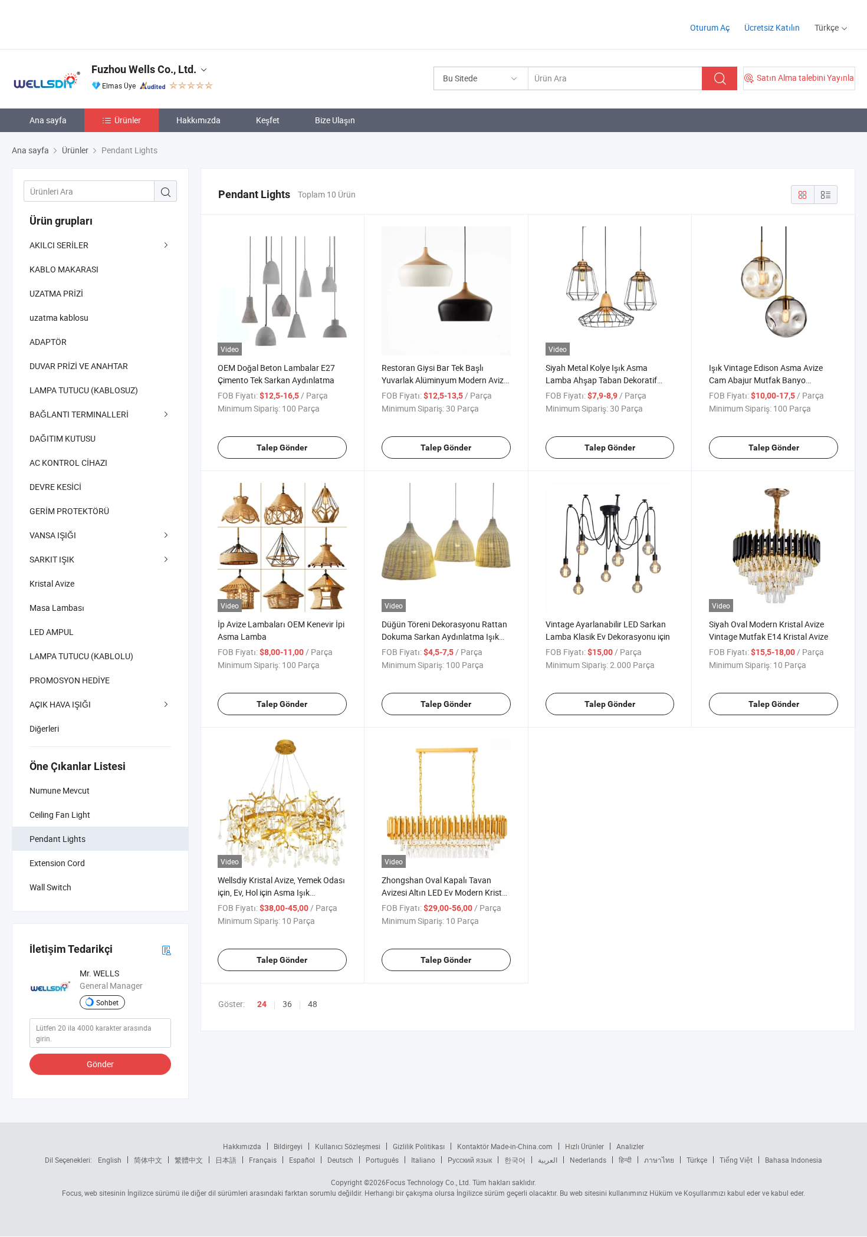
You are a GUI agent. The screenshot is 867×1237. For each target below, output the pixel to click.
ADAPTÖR (48, 341)
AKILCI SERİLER (58, 245)
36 (287, 1003)
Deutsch (340, 1159)
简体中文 (148, 1159)
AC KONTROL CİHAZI (68, 462)
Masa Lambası (56, 607)
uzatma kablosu (58, 317)
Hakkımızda (198, 120)
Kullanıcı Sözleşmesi (347, 1146)
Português (382, 1159)
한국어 (515, 1159)
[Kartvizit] (166, 950)
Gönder (100, 1064)
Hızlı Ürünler (584, 1146)
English (109, 1159)
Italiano (423, 1159)
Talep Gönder (282, 447)
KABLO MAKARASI (63, 269)
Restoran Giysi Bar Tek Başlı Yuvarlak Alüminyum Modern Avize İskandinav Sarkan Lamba (445, 380)
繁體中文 (189, 1159)
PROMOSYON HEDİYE (69, 680)
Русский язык (470, 1159)
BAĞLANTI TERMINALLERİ (79, 414)
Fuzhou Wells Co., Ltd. (143, 69)
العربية (547, 1159)
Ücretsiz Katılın (772, 27)
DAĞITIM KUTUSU (62, 438)
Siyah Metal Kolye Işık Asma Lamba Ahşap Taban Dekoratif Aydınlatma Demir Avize (601, 380)
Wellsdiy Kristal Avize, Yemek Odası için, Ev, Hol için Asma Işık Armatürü (281, 892)
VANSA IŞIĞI (52, 535)
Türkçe (697, 1159)
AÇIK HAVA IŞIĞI (60, 704)
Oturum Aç (710, 27)
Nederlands (588, 1159)
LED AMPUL (51, 631)
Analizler (630, 1146)
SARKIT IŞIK (51, 559)
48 (312, 1003)
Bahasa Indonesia (793, 1159)
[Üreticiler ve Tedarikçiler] (87, 23)
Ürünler (127, 120)
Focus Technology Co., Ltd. (428, 1182)
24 (262, 1004)
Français (263, 1159)
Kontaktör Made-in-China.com (505, 1146)
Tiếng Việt (736, 1159)
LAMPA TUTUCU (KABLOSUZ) (83, 390)
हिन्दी (625, 1159)
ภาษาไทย (659, 1159)
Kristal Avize (51, 583)
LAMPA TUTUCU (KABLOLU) (81, 656)
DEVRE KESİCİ (55, 486)
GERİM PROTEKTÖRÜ (69, 510)
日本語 (226, 1159)
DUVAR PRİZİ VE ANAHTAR (78, 365)
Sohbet (107, 1002)
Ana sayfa (48, 120)
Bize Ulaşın (335, 120)
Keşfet (268, 120)
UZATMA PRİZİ (56, 293)
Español (302, 1159)
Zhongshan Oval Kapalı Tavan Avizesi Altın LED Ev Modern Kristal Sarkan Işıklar (445, 892)
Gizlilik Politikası (419, 1146)
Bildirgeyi (288, 1146)
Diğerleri (44, 728)
